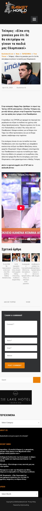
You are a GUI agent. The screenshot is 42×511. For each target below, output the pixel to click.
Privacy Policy (32, 502)
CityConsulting (24, 505)
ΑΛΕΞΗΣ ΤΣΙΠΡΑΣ (10, 302)
